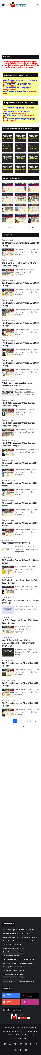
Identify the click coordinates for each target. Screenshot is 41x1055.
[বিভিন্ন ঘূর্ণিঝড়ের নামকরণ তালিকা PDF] (8, 550)
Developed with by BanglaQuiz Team (25, 1031)
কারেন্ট (21, 978)
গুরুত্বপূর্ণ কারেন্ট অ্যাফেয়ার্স (9, 981)
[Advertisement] (20, 32)
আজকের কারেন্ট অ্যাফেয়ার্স (9, 978)
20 (35, 721)
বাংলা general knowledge (26, 981)
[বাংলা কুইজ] (18, 5)
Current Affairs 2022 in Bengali (12, 944)
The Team (31, 1035)
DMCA (24, 1035)
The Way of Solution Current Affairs (13, 970)
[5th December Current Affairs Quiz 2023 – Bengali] (8, 570)
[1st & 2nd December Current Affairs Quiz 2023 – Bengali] (8, 630)
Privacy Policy (16, 1038)
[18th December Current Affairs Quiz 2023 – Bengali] (8, 332)
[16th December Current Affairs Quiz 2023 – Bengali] (8, 372)
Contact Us (10, 1035)
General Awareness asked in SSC (13, 955)
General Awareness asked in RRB (13, 952)
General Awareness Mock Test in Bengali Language (18, 959)
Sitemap (17, 1035)
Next (32, 227)
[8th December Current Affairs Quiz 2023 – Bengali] (8, 492)
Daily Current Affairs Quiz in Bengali (13, 948)
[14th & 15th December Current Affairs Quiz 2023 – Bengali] (8, 412)
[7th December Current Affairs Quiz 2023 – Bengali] (8, 512)
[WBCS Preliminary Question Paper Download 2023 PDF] (8, 392)
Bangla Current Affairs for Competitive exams (16, 933)
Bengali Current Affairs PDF (30, 937)
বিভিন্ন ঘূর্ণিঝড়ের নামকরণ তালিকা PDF (17, 543)
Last (23, 727)
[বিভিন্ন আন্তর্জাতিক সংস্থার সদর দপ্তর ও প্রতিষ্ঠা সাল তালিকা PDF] (8, 610)
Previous (10, 227)
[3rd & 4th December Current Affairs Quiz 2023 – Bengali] (8, 590)
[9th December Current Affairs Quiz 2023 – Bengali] (8, 472)
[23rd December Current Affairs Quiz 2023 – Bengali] (8, 252)
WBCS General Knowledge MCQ (13, 974)
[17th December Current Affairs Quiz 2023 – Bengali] (8, 352)
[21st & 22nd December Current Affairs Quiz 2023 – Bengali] (8, 272)
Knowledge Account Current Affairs (13, 967)
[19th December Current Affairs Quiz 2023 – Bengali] (8, 312)
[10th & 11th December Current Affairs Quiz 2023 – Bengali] (8, 452)
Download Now (10, 82)
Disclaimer (26, 1038)
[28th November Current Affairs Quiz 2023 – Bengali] (8, 712)
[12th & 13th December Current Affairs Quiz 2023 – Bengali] (8, 432)
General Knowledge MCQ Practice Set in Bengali (17, 963)
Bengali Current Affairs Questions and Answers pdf (18, 941)
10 (30, 721)
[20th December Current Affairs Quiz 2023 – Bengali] (8, 292)
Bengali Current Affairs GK (10, 937)
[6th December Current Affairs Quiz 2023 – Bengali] (8, 532)
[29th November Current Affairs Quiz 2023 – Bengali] (8, 692)
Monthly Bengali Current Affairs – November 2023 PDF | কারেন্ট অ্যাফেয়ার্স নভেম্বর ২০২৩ (18, 643)
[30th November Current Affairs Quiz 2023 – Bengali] (8, 672)
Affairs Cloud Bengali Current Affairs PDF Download (18, 930)
